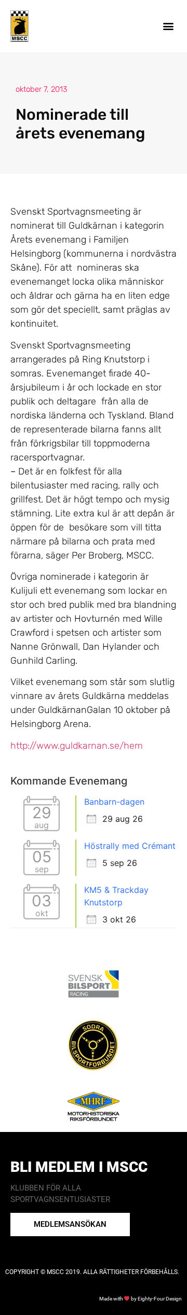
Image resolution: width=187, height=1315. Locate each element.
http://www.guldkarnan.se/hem (76, 745)
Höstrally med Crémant (130, 846)
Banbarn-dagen (114, 801)
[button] (168, 26)
